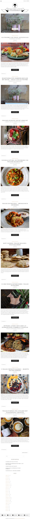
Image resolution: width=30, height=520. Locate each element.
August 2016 (7, 503)
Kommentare (3, 321)
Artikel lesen (15, 27)
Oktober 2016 (7, 500)
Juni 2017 (7, 488)
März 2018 (7, 479)
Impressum (16, 518)
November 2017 (8, 485)
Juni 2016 (7, 506)
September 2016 (8, 501)
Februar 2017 (7, 494)
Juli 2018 (7, 476)
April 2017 (7, 491)
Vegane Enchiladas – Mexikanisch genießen (15, 204)
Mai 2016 (7, 507)
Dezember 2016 (8, 497)
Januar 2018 (7, 482)
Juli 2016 (7, 504)
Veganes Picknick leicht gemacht (15, 22)
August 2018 (7, 475)
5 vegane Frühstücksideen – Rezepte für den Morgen (15, 369)
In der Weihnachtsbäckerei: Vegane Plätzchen (15, 284)
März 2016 (7, 510)
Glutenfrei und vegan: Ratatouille (12, 461)
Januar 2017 (7, 495)
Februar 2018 (7, 481)
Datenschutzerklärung (22, 518)
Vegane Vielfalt (15, 18)
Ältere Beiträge (24, 452)
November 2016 (8, 498)
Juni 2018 (7, 478)
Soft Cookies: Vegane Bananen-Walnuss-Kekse (15, 244)
